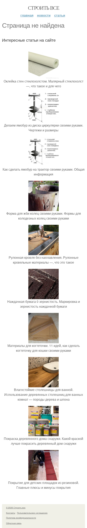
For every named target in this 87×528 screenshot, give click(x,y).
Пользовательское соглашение (32, 512)
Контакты (10, 512)
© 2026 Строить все (15, 507)
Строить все (43, 7)
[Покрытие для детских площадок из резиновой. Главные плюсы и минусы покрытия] (43, 477)
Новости (44, 15)
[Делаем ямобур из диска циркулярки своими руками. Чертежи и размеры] (43, 120)
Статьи (59, 15)
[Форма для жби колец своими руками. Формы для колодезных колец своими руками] (43, 208)
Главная (26, 15)
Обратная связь (13, 523)
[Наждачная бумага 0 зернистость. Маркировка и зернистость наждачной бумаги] (43, 296)
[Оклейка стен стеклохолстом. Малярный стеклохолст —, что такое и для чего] (43, 76)
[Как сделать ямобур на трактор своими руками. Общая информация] (43, 164)
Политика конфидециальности (21, 517)
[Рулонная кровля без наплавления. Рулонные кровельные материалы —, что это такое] (43, 252)
